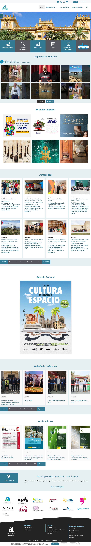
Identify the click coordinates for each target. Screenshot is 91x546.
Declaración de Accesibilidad (76, 535)
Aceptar (55, 543)
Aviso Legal (72, 528)
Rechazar (64, 543)
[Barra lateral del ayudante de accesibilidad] (1, 16)
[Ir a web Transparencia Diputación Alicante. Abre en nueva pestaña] (22, 46)
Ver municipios (57, 487)
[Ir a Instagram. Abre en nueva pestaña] (64, 1)
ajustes (46, 544)
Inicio (41, 7)
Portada (8, 199)
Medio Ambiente (83, 199)
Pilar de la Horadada (35, 199)
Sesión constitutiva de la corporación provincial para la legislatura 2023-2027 (10, 402)
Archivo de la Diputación (77, 239)
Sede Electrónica (77, 7)
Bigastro (50, 199)
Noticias (3, 199)
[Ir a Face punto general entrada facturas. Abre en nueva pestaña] (53, 46)
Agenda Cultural (45, 277)
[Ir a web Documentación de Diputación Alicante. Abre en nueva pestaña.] (38, 46)
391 (39, 261)
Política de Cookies (73, 533)
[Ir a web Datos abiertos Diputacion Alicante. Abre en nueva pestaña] (83, 46)
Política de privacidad (74, 530)
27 (35, 464)
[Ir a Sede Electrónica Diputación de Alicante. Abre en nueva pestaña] (7, 46)
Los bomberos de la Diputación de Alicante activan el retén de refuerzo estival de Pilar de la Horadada (34, 208)
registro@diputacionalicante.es (57, 529)
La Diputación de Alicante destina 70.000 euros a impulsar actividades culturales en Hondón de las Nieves (56, 249)
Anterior (3, 261)
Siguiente (46, 261)
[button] (87, 7)
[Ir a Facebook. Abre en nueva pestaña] (58, 1)
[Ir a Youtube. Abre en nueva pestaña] (67, 1)
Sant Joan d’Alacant (81, 241)
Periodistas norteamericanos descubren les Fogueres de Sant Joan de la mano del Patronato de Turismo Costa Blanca (10, 205)
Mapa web (71, 537)
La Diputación (50, 7)
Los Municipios (64, 7)
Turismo (13, 199)
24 (22, 464)
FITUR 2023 (28, 400)
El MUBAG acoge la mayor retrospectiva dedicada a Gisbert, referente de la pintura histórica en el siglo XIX (34, 245)
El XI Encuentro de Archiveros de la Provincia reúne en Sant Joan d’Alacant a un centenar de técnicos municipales (80, 247)
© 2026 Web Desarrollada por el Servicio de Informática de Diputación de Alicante (45, 540)
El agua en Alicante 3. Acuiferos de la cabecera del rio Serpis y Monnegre (56, 457)
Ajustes (72, 543)
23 (17, 464)
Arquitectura (51, 239)
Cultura (55, 199)
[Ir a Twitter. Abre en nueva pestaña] (61, 1)
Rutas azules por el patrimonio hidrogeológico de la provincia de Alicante (34, 457)
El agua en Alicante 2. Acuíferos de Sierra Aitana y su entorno (79, 457)
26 (30, 464)
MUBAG (31, 239)
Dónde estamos (9, 480)
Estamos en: (27, 525)
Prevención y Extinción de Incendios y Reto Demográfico (9, 241)
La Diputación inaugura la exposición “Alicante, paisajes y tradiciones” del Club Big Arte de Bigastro (56, 205)
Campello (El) (74, 199)
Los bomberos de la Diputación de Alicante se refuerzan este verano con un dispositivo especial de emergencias (10, 249)
